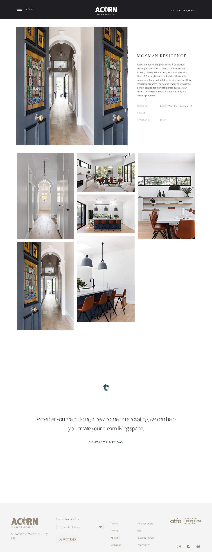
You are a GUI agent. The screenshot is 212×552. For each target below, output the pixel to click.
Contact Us (116, 544)
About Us (115, 537)
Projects (114, 523)
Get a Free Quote (145, 523)
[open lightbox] (55, 86)
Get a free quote (183, 10)
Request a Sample (145, 537)
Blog (139, 530)
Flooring (114, 530)
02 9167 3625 (67, 539)
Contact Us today (106, 442)
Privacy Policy (143, 544)
